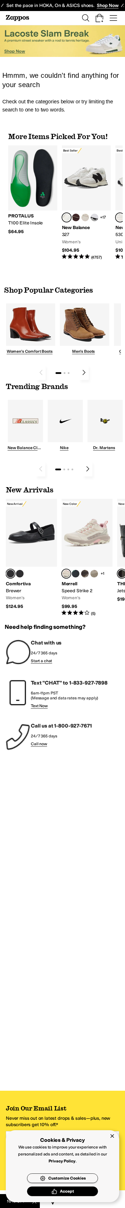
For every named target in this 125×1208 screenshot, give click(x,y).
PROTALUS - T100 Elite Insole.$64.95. (32, 190)
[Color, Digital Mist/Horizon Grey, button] (94, 217)
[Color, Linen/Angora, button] (85, 217)
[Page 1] (58, 373)
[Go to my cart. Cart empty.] (99, 18)
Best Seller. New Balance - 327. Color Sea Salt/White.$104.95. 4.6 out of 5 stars (86, 202)
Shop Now (108, 5)
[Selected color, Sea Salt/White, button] (66, 217)
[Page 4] (72, 469)
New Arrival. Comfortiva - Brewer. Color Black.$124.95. (31, 554)
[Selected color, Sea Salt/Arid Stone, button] (120, 217)
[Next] (84, 372)
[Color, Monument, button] (75, 573)
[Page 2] (64, 373)
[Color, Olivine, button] (85, 573)
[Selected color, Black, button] (10, 573)
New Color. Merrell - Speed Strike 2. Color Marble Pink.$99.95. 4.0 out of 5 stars (87, 557)
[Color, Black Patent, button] (19, 573)
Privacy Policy (62, 1161)
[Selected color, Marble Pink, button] (66, 573)
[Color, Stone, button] (94, 573)
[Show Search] (85, 18)
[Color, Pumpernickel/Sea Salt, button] (76, 217)
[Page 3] (68, 373)
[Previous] (41, 372)
